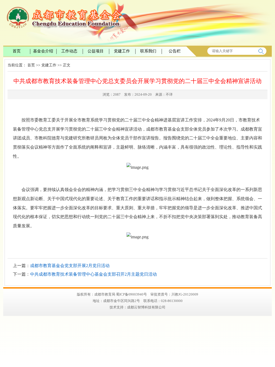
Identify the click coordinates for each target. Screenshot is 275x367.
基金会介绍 (43, 51)
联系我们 (148, 51)
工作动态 (69, 51)
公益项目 (96, 51)
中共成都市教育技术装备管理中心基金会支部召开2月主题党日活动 (93, 274)
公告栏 (175, 51)
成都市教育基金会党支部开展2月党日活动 (70, 265)
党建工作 (122, 51)
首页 (17, 51)
